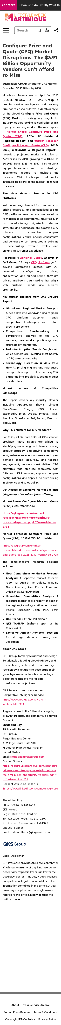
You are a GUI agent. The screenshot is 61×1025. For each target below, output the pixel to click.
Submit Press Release (17, 1012)
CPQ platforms (40, 262)
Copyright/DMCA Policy (20, 1019)
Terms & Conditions (45, 1012)
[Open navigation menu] (6, 30)
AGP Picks (8, 5)
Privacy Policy (47, 1019)
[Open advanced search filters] (47, 30)
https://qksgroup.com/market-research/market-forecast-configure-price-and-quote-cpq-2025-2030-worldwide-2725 (30, 550)
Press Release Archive (36, 1005)
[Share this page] (56, 30)
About (15, 1005)
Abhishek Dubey (31, 257)
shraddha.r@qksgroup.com (27, 756)
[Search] (39, 30)
